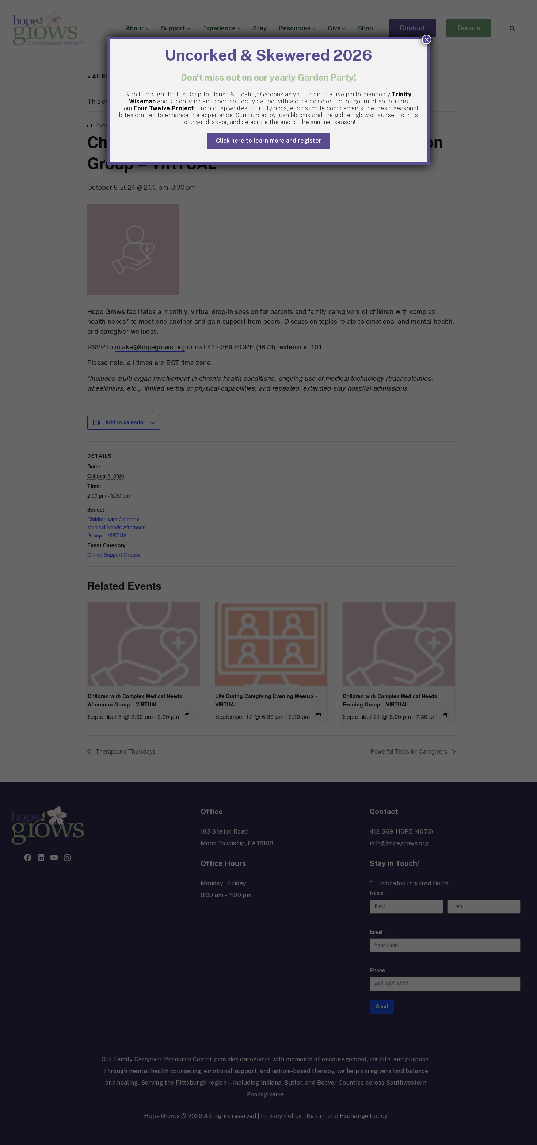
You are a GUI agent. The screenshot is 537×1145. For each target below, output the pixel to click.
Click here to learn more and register (268, 140)
